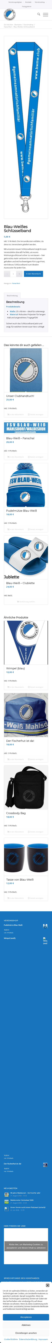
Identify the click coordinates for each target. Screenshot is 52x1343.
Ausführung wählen (27, 602)
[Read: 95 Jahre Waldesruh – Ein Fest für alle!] (6, 1194)
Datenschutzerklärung (28, 1339)
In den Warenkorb (33, 274)
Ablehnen (26, 1325)
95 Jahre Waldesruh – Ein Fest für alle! (25, 1193)
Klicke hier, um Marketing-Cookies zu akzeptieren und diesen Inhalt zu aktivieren (26, 1246)
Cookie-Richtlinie (11, 1339)
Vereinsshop (40, 2)
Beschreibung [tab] (12, 295)
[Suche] (37, 14)
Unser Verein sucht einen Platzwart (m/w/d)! (27, 1207)
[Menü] (44, 14)
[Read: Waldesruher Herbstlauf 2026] (6, 1201)
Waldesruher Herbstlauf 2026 (21, 1200)
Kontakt (28, 2)
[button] (47, 1285)
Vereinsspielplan (15, 2)
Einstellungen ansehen (26, 1333)
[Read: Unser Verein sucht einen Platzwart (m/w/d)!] (6, 1209)
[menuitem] (15, 2)
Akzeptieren (26, 1317)
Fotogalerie (26, 6)
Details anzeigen (36, 414)
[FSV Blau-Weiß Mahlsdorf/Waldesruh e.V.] (21, 14)
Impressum (43, 1339)
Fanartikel (16, 283)
